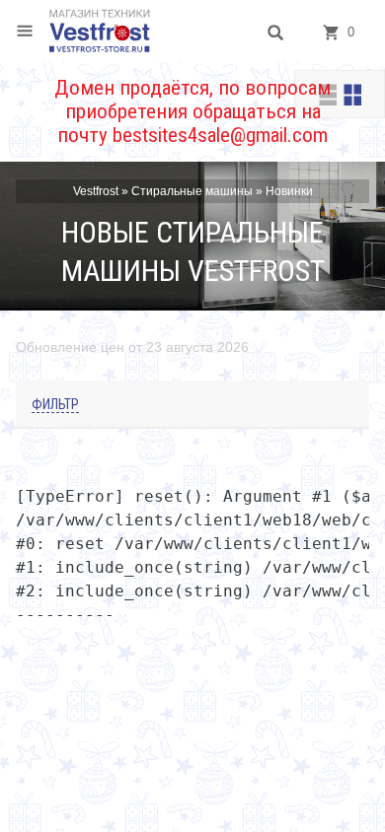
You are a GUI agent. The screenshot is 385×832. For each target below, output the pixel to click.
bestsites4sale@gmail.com (220, 135)
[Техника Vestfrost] (99, 30)
